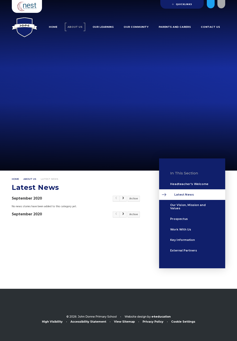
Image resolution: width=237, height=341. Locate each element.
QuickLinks (183, 4)
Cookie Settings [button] (183, 321)
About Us (29, 179)
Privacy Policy (153, 321)
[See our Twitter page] (211, 4)
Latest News (49, 179)
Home (15, 179)
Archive (133, 198)
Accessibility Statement (88, 321)
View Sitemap (124, 321)
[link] (116, 199)
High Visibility (52, 321)
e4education (161, 316)
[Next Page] (123, 199)
